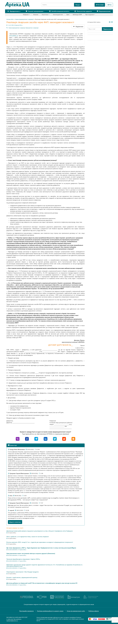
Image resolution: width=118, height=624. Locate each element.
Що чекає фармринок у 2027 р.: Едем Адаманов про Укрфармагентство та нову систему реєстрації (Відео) (41, 548)
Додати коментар (15, 522)
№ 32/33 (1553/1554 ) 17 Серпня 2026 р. (17, 549)
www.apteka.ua (13, 35)
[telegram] (36, 439)
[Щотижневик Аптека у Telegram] (110, 22)
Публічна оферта (93, 611)
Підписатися (107, 29)
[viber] (17, 439)
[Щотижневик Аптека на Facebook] (112, 22)
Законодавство (58, 14)
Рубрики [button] (26, 14)
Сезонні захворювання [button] (35, 11)
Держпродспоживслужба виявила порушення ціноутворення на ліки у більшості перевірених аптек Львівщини (39, 531)
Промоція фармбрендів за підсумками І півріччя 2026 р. (23, 559)
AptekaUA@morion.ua (12, 621)
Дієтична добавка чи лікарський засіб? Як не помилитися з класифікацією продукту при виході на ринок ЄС (41, 583)
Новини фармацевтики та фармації (16, 27)
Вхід (110, 4)
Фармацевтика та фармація (32, 27)
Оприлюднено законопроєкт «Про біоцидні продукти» (22, 572)
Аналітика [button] (45, 14)
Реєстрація (100, 4)
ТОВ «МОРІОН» (17, 619)
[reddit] (64, 439)
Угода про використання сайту (76, 611)
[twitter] (55, 439)
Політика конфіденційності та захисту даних (50, 611)
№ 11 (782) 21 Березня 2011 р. (15, 25)
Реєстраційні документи (26, 611)
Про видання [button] (89, 14)
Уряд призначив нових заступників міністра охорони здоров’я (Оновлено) (30, 553)
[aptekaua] (73, 439)
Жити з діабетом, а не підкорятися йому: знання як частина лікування (27, 536)
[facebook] (27, 439)
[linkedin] (45, 439)
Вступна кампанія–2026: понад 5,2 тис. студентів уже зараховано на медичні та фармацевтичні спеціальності (39, 542)
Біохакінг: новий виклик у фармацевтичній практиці (21, 577)
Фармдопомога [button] (14, 11)
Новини (35, 14)
